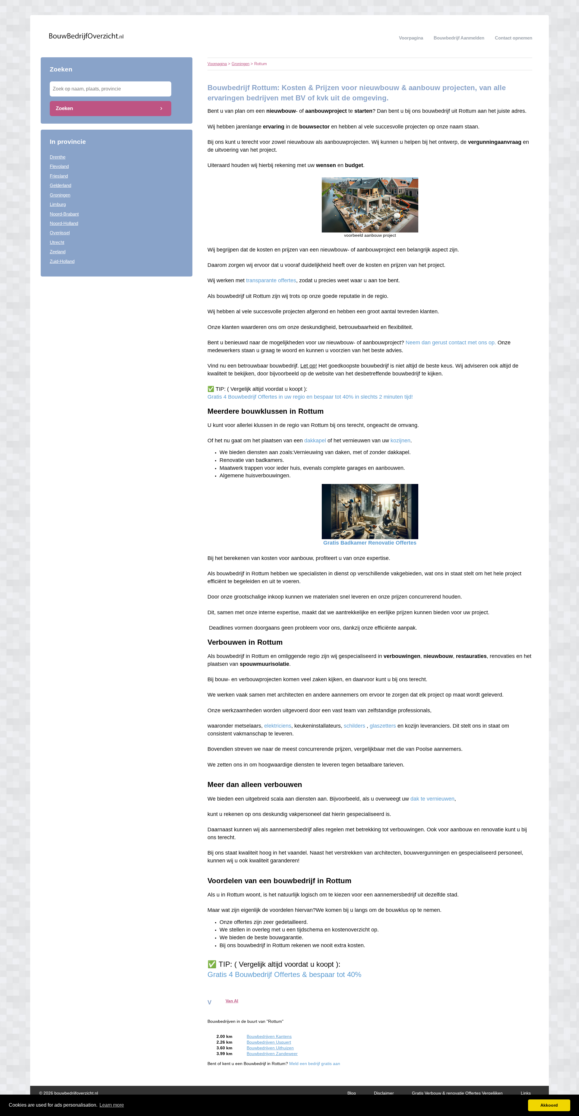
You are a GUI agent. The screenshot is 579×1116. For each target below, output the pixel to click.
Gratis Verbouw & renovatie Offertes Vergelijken (457, 1093)
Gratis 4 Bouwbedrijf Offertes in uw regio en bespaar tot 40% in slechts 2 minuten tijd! (310, 397)
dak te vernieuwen (432, 799)
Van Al (232, 1001)
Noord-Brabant (64, 214)
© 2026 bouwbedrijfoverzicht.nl (68, 1093)
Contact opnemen (513, 37)
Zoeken (64, 108)
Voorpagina (411, 37)
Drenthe (57, 157)
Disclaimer (384, 1093)
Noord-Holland (64, 223)
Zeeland (57, 251)
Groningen (60, 195)
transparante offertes (271, 280)
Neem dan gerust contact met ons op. (452, 343)
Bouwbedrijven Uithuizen (270, 1048)
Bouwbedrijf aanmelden (459, 37)
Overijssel (60, 232)
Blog (351, 1093)
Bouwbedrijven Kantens (269, 1036)
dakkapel (315, 441)
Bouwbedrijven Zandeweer (272, 1053)
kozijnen (400, 441)
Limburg (58, 204)
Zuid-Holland (62, 261)
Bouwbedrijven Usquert (269, 1042)
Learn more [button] (112, 1105)
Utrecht (57, 242)
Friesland (59, 176)
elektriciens (277, 726)
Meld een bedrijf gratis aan (314, 1063)
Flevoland (59, 166)
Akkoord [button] (549, 1105)
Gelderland (60, 185)
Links (526, 1093)
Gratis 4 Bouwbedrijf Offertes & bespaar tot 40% (285, 974)
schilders (354, 726)
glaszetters (383, 726)
